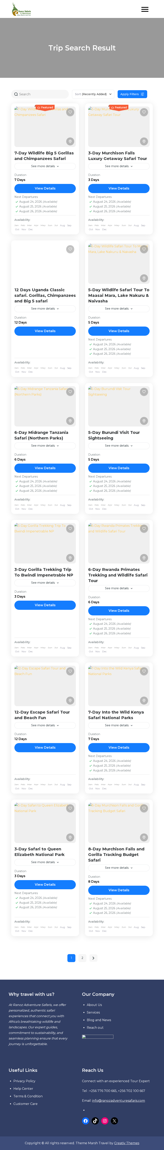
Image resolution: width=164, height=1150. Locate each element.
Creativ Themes (126, 1143)
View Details (45, 188)
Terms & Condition (28, 1096)
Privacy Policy (24, 1081)
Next (93, 958)
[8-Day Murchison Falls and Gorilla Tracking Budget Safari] (119, 823)
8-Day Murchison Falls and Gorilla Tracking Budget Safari (116, 855)
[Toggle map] (70, 141)
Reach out (95, 1028)
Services (93, 1012)
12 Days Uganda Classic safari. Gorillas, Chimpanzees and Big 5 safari (45, 295)
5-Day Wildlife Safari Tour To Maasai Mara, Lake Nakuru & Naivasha (118, 295)
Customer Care (25, 1104)
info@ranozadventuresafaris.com (118, 1101)
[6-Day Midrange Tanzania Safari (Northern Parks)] (45, 406)
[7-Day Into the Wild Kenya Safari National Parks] (119, 686)
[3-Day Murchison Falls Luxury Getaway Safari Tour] (119, 127)
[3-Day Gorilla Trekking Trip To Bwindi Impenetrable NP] (45, 543)
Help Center (23, 1089)
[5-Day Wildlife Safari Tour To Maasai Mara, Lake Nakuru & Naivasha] (119, 264)
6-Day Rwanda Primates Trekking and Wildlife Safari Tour (118, 575)
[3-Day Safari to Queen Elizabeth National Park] (45, 823)
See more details (43, 166)
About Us (94, 1005)
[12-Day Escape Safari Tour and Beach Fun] (45, 686)
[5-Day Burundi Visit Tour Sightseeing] (119, 406)
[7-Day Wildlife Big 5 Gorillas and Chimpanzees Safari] (45, 127)
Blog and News (99, 1020)
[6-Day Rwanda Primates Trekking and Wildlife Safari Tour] (119, 543)
